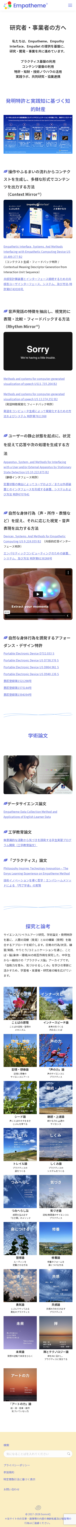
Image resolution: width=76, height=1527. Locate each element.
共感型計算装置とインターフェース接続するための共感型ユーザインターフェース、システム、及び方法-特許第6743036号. (38, 284)
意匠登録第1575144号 (18, 688)
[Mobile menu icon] (70, 5)
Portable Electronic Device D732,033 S (29, 653)
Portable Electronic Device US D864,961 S (31, 667)
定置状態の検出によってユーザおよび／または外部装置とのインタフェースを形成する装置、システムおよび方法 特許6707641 (37, 489)
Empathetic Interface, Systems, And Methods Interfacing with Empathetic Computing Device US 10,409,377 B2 (37, 251)
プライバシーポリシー (17, 1465)
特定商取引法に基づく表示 (19, 1479)
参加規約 (9, 1472)
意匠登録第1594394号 (18, 694)
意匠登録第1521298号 (18, 681)
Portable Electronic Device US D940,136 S (31, 674)
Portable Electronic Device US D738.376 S (31, 660)
